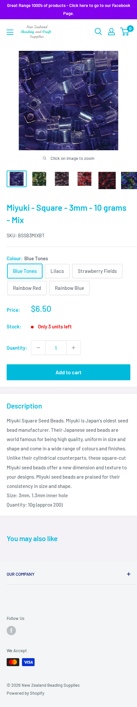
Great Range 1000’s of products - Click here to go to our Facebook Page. (68, 9)
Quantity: (17, 348)
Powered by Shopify (25, 693)
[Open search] (98, 31)
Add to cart (68, 372)
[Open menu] (10, 32)
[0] (125, 32)
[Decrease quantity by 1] (38, 348)
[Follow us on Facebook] (11, 630)
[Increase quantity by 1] (73, 348)
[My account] (111, 31)
